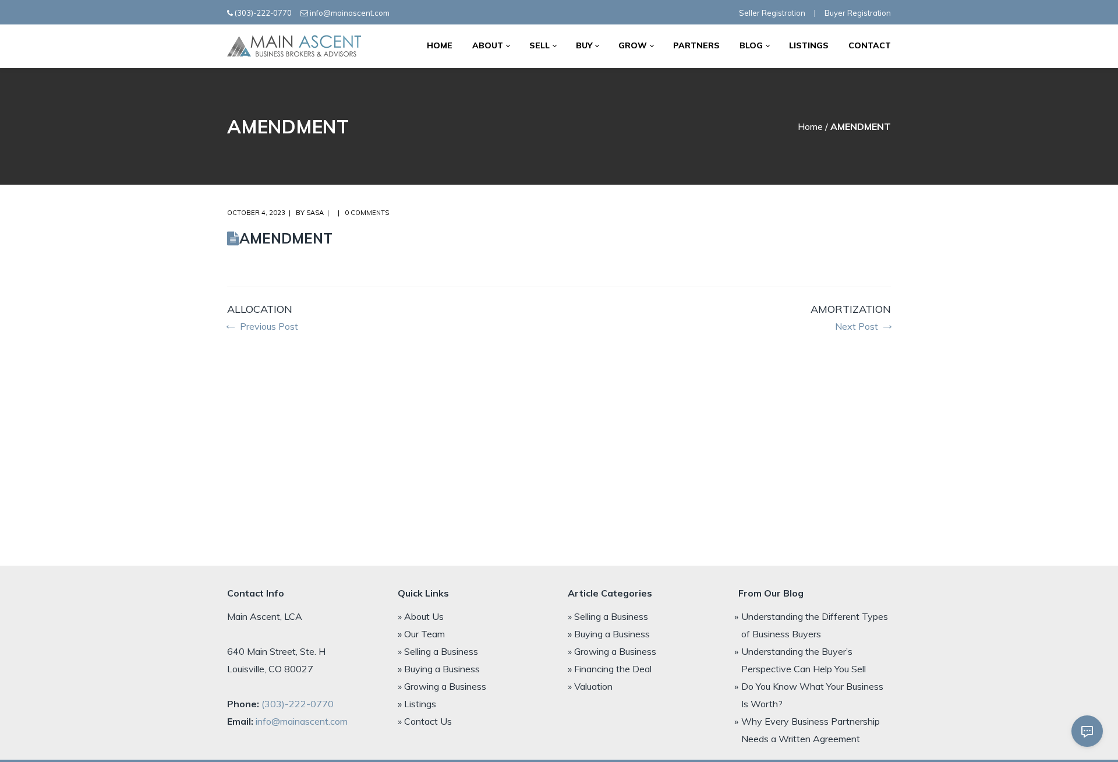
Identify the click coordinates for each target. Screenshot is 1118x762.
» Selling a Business (438, 651)
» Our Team (421, 634)
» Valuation (590, 686)
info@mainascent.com (350, 12)
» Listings (417, 704)
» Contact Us (425, 721)
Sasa (315, 213)
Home (810, 126)
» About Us (421, 616)
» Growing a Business (442, 686)
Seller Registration (772, 12)
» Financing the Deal (610, 669)
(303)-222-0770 (263, 12)
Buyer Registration (858, 12)
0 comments (367, 213)
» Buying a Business (439, 669)
